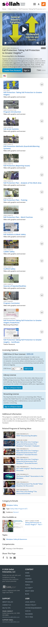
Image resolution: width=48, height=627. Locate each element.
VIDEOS (27, 576)
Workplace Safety (12, 505)
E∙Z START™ (29, 588)
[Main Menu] (32, 4)
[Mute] (38, 43)
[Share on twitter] (7, 557)
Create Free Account (12, 70)
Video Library (12, 9)
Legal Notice (30, 602)
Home (4, 9)
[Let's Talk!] (43, 4)
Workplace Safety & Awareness (16, 539)
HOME (27, 573)
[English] (4, 76)
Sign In (26, 70)
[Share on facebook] (3, 557)
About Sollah (7, 602)
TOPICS (27, 585)
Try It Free (29, 617)
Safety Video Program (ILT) (18, 509)
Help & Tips (6, 608)
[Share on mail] (14, 557)
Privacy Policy (30, 605)
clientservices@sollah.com (10, 617)
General (16, 512)
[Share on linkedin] (10, 557)
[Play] (5, 43)
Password (29, 614)
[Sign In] (39, 4)
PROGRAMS (29, 582)
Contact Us (6, 605)
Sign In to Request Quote (13, 388)
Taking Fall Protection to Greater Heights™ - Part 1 (33, 524)
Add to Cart (28, 369)
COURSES (28, 579)
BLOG (27, 594)
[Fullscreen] (43, 43)
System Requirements (33, 608)
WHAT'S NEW (29, 591)
